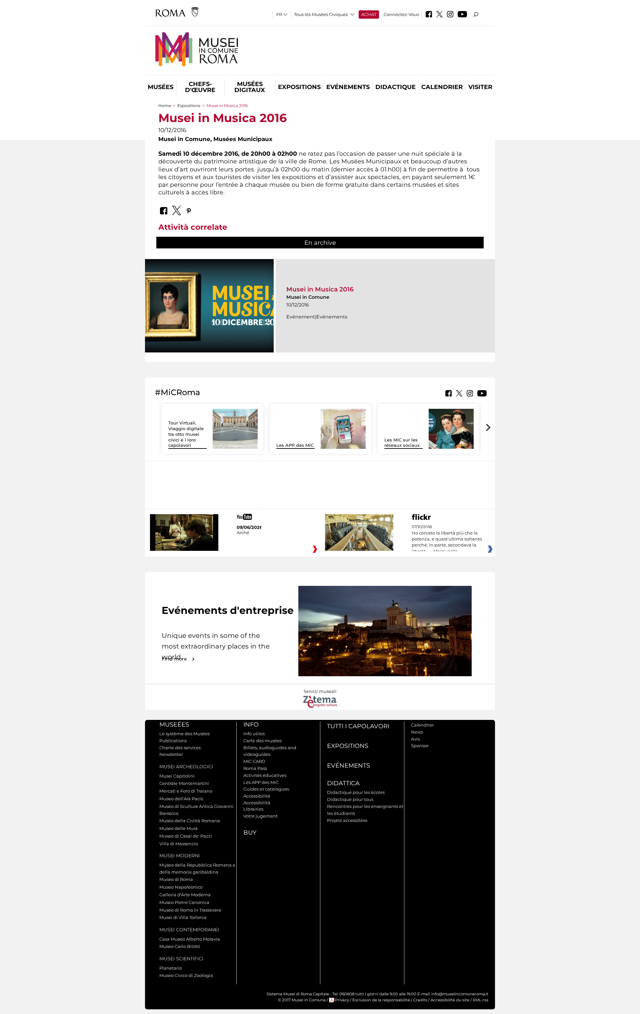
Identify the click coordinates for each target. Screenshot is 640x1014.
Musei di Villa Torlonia (183, 917)
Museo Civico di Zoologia (186, 975)
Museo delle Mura (178, 828)
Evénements (348, 87)
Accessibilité (256, 796)
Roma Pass (255, 768)
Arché (243, 532)
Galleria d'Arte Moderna (185, 894)
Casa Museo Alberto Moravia (189, 939)
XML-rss (480, 1000)
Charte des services (180, 747)
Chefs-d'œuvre (200, 87)
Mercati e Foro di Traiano (185, 791)
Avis (415, 739)
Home (164, 105)
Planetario (170, 968)
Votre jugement (260, 816)
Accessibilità (256, 802)
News (417, 732)
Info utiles (254, 733)
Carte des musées (262, 740)
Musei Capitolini (177, 776)
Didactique (395, 87)
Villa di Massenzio (178, 843)
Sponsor (420, 745)
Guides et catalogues (266, 789)
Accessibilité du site (450, 1000)
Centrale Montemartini (184, 783)
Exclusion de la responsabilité (381, 1000)
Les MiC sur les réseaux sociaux (402, 442)
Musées (160, 87)
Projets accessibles (347, 820)
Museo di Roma (176, 879)
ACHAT (368, 14)
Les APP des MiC (295, 445)
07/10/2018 (447, 539)
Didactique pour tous (350, 799)
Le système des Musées (184, 733)
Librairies (253, 809)
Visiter (480, 87)
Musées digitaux (249, 87)
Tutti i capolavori (358, 726)
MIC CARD (254, 761)
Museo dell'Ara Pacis (181, 798)
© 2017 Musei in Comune (302, 1000)
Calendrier (442, 87)
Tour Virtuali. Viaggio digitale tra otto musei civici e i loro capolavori (186, 434)
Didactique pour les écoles (356, 792)
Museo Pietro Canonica (184, 902)
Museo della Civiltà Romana (189, 820)
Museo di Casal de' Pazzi (185, 836)
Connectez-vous (401, 14)
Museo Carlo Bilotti (179, 946)
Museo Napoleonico (181, 887)
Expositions (299, 87)
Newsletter (171, 754)
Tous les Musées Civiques (321, 14)
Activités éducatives (264, 775)
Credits (420, 1000)
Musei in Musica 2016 (320, 289)
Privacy (342, 1000)
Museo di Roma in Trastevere (190, 910)
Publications (173, 740)
